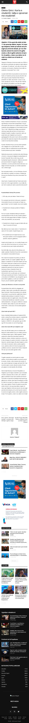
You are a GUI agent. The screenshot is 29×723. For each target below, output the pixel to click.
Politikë (9, 717)
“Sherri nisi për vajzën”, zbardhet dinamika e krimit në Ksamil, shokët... (18, 533)
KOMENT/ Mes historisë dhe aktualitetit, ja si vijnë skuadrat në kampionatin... (18, 632)
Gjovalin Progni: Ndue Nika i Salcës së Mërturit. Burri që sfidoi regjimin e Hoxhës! (21, 420)
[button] (27, 2)
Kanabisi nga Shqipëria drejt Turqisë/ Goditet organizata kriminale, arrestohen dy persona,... (18, 541)
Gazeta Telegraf (7, 18)
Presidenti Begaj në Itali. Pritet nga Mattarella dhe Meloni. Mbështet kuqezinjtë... (18, 617)
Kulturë (17, 576)
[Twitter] (18, 711)
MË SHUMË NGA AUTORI (8, 446)
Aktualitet (4, 593)
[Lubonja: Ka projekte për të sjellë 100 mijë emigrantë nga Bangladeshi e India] (7, 589)
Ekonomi (3, 576)
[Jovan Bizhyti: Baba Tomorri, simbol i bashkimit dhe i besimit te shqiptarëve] (5, 466)
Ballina (2, 5)
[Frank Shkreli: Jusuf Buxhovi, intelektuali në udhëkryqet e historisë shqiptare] (5, 452)
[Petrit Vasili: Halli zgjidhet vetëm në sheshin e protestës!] (5, 659)
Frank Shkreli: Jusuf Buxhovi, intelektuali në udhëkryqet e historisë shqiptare (18, 452)
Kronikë (19, 717)
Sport (23, 718)
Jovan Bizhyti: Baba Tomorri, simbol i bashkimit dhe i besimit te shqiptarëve (18, 466)
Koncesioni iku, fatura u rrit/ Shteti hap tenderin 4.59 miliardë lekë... (20, 597)
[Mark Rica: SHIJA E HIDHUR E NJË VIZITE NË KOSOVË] (5, 459)
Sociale (17, 593)
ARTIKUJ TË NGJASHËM (8, 444)
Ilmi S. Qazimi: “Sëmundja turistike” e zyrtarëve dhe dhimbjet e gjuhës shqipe (7, 419)
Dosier (5, 718)
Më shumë (14, 561)
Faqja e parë (4, 717)
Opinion (7, 5)
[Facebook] (10, 711)
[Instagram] (14, 711)
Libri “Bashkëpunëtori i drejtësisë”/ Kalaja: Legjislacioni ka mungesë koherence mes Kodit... (18, 644)
